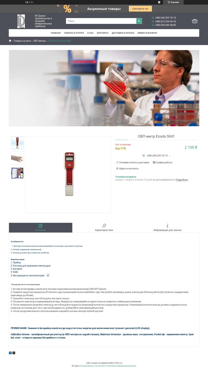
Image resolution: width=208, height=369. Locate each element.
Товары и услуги (74, 33)
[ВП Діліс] (21, 21)
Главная (56, 33)
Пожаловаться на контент (93, 366)
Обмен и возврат (147, 33)
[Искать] (139, 21)
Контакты (102, 33)
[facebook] (10, 353)
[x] (14, 353)
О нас (90, 33)
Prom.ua (118, 363)
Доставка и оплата (123, 33)
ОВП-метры (39, 41)
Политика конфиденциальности (121, 366)
